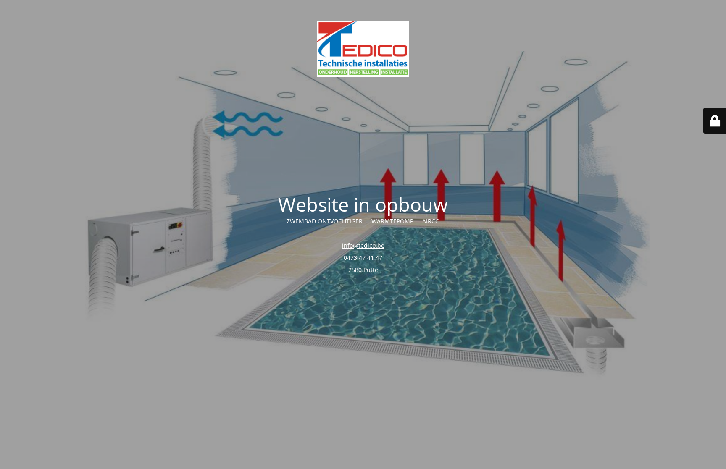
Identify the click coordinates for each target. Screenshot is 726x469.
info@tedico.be (363, 245)
